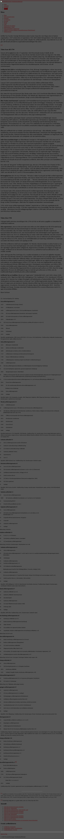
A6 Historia (7, 19)
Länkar (6, 9)
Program (6, 18)
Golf (5, 24)
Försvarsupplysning (9, 16)
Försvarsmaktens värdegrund (11, 28)
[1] (1, 45)
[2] (1, 800)
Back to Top (4, 834)
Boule (5, 22)
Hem (5, 4)
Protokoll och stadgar (9, 25)
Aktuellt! (6, 6)
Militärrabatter (7, 31)
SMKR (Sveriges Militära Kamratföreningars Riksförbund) (19, 30)
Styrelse (6, 21)
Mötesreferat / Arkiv (9, 27)
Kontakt (6, 7)
